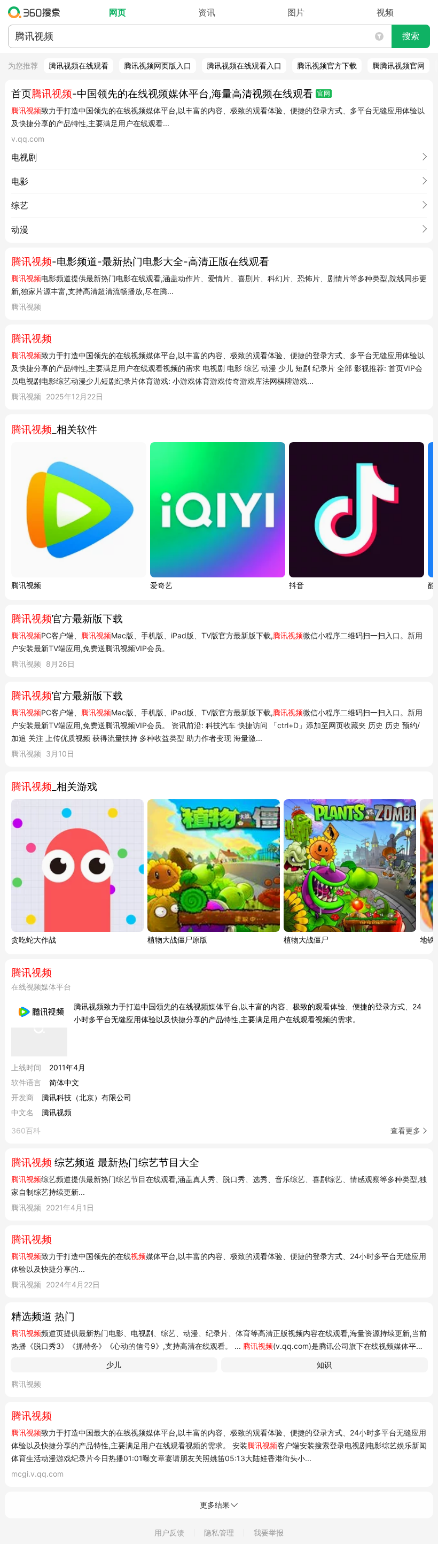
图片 (295, 12)
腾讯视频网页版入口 (157, 65)
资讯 (206, 12)
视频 (385, 12)
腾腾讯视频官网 (398, 65)
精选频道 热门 (43, 1316)
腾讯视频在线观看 (78, 65)
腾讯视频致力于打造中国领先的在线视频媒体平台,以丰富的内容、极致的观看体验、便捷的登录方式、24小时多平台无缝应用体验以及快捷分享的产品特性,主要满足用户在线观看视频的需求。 (247, 1013)
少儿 (113, 1364)
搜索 (410, 36)
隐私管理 (219, 1532)
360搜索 (36, 12)
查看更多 (405, 1130)
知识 (324, 1364)
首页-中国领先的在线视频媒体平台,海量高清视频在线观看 (162, 94)
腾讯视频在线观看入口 (244, 65)
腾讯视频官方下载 (327, 65)
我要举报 (269, 1532)
